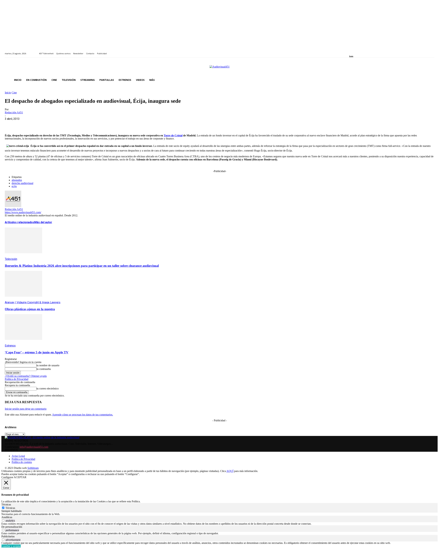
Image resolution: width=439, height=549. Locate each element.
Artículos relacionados (19, 222)
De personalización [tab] (11, 526)
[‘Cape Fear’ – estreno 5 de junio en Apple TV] (23, 342)
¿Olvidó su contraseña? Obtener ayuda (26, 376)
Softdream (33, 467)
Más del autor (43, 222)
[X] (22, 124)
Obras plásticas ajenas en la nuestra (30, 309)
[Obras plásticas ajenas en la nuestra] (23, 299)
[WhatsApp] (35, 124)
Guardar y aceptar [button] (11, 546)
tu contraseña (44, 368)
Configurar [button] (7, 477)
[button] (430, 80)
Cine (14, 92)
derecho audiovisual (22, 183)
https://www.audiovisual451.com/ (23, 212)
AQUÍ (229, 471)
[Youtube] (366, 52)
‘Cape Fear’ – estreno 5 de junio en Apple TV (36, 352)
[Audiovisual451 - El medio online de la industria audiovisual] (219, 68)
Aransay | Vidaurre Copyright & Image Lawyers (32, 302)
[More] (84, 124)
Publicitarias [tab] (8, 536)
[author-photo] (13, 206)
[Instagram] (354, 52)
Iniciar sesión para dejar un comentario (25, 408)
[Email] (60, 124)
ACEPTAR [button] (20, 477)
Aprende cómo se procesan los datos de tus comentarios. (82, 414)
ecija (14, 186)
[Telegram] (72, 124)
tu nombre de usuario (48, 365)
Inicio (8, 92)
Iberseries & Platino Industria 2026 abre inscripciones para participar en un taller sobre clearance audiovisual (82, 265)
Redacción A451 (14, 112)
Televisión (11, 259)
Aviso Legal (18, 455)
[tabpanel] (219, 514)
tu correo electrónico (48, 388)
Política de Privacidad (16, 379)
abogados (17, 180)
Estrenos (10, 345)
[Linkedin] (358, 52)
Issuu (351, 56)
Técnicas (10, 507)
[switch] (3, 520)
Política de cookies (22, 462)
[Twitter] (362, 52)
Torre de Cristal (173, 135)
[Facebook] (350, 52)
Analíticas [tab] (6, 517)
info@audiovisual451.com (34, 446)
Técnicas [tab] (6, 504)
